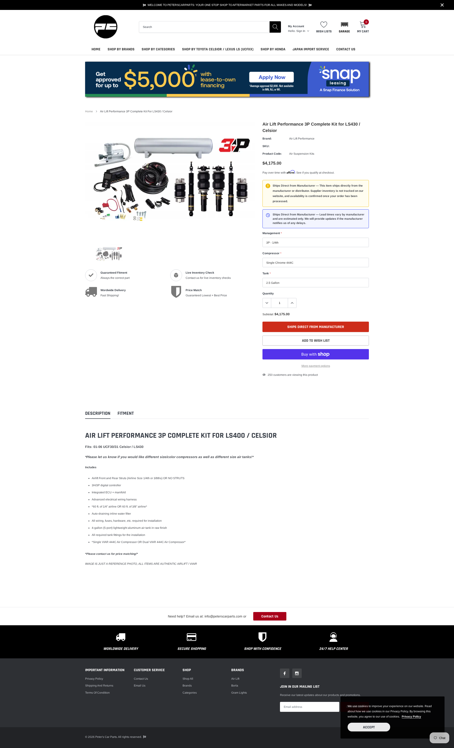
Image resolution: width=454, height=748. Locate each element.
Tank (266, 273)
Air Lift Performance (301, 138)
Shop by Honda (273, 49)
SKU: (266, 146)
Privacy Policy (94, 678)
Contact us (141, 678)
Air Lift (235, 678)
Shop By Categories (158, 49)
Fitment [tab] (126, 413)
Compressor (271, 253)
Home (96, 49)
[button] (344, 27)
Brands (187, 685)
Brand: (267, 138)
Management (272, 233)
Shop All (188, 678)
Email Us (139, 685)
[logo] (105, 26)
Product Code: (272, 153)
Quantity (268, 293)
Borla (234, 685)
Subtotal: (268, 314)
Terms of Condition (97, 692)
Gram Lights (239, 692)
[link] (109, 254)
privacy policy (411, 716)
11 (269, 374)
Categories (190, 692)
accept (369, 727)
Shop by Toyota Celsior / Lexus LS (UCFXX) (217, 49)
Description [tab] (97, 413)
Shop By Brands (121, 49)
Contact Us (345, 49)
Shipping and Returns (99, 685)
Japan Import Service (310, 49)
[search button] (275, 27)
